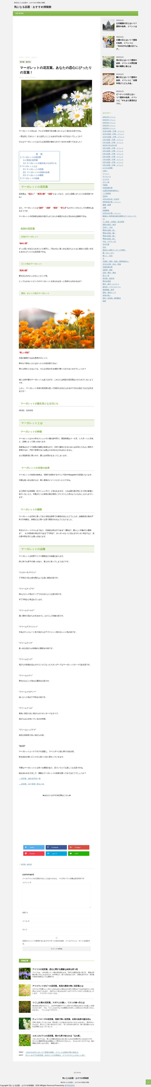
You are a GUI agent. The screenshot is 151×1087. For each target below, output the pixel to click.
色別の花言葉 (32, 160)
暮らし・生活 (108, 256)
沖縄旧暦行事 (108, 267)
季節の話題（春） (109, 236)
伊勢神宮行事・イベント (112, 202)
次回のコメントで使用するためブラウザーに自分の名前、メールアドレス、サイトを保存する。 (56, 942)
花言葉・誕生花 (26, 864)
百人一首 (106, 275)
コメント (26, 882)
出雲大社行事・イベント (112, 213)
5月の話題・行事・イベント (113, 154)
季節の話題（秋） (109, 239)
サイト (24, 929)
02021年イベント (109, 117)
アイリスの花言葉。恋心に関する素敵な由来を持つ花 (56, 969)
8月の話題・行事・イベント (113, 162)
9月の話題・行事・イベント (113, 165)
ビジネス (106, 179)
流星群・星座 (108, 270)
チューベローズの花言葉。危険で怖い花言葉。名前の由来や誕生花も (61, 1019)
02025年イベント (109, 128)
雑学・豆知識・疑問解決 (112, 298)
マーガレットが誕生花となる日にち (41, 163)
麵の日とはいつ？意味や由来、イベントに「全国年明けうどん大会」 (126, 80)
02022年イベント (109, 120)
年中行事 (106, 244)
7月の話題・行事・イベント (113, 159)
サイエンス (107, 176)
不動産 (105, 185)
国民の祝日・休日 (109, 225)
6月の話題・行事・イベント (113, 157)
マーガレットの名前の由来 (38, 172)
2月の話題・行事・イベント (113, 142)
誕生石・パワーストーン (112, 287)
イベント (106, 174)
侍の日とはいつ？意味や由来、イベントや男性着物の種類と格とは (126, 63)
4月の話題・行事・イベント (113, 151)
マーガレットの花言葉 (31, 157)
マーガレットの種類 (34, 175)
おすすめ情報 (108, 168)
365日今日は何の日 (110, 145)
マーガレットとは (29, 166)
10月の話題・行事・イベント (113, 131)
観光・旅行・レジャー (111, 284)
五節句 (105, 196)
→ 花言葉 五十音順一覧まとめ (31, 784)
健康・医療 (107, 205)
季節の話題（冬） (109, 230)
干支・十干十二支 (109, 241)
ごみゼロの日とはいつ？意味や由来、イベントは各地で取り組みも (51, 1052)
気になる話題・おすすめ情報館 (32, 6)
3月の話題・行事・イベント (113, 148)
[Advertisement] (56, 37)
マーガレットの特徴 (34, 169)
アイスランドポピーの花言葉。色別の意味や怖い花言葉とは (57, 986)
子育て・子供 (108, 227)
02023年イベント (109, 123)
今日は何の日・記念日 (111, 199)
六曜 (104, 208)
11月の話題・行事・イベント (113, 134)
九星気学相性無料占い (111, 191)
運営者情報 (19, 13)
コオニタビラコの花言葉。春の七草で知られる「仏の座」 (57, 1036)
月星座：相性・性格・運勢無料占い (116, 261)
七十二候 (106, 182)
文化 (104, 247)
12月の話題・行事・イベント (113, 137)
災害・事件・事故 (109, 273)
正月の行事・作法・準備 (112, 264)
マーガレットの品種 (30, 178)
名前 (25, 912)
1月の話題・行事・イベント (113, 140)
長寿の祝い (107, 295)
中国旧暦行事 (108, 188)
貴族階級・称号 (108, 290)
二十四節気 (107, 193)
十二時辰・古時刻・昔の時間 (113, 222)
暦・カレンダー (108, 253)
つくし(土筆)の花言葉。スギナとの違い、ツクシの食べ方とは (58, 1002)
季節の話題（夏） (109, 233)
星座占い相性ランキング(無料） (114, 250)
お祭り (105, 171)
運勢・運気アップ (109, 292)
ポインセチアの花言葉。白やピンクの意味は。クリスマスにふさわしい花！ (55, 1055)
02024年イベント (109, 125)
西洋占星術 (107, 281)
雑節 (104, 301)
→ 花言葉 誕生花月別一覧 (30, 779)
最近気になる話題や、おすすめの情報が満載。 (75, 1082)
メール (25, 921)
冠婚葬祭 (106, 210)
